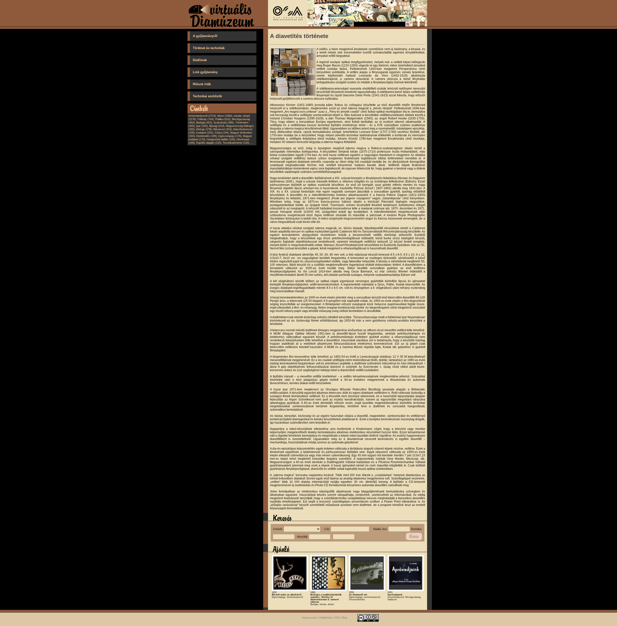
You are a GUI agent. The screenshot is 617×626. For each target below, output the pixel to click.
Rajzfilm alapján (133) (208, 142)
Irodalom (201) (204, 132)
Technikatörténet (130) (236, 142)
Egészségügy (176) (229, 136)
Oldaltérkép (325, 617)
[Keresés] (407, 25)
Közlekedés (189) (206, 136)
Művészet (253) (222, 129)
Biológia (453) (204, 122)
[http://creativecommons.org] (368, 617)
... (252, 142)
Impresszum (309, 617)
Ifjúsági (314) (216, 125)
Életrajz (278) (204, 129)
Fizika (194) (222, 132)
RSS (337, 617)
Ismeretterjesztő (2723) (202, 115)
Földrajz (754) (205, 119)
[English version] (422, 25)
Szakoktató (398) (224, 122)
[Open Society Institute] (288, 25)
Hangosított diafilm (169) (221, 139)
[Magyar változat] (415, 25)
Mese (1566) (224, 115)
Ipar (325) (202, 125)
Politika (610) (222, 119)
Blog (344, 617)
